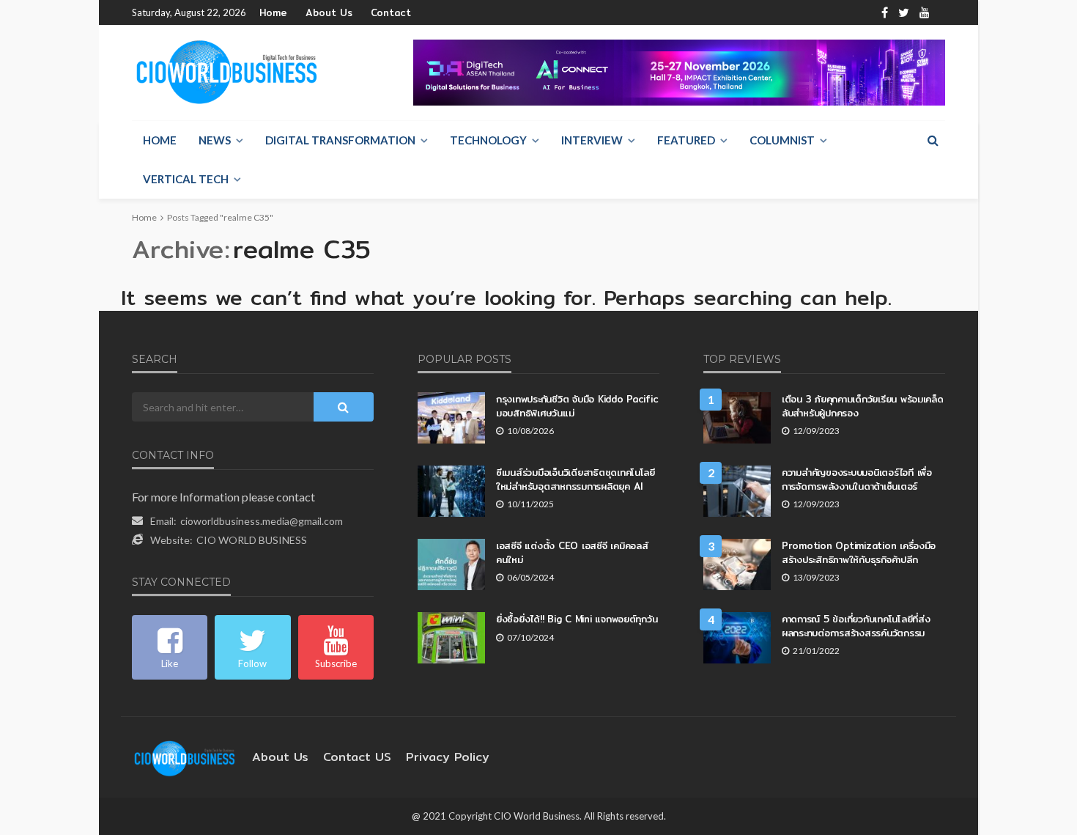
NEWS (215, 140)
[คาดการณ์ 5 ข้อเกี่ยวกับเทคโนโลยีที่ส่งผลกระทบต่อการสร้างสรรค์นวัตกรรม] (737, 637)
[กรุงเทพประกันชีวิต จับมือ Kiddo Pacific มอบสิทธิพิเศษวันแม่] (451, 418)
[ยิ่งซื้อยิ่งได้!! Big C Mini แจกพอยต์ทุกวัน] (451, 637)
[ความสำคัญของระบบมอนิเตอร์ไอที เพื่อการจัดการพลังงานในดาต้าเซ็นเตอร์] (737, 491)
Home (273, 12)
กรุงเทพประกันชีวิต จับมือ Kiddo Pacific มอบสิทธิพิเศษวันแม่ (577, 405)
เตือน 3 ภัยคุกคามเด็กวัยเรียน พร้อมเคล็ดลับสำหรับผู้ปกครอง (863, 405)
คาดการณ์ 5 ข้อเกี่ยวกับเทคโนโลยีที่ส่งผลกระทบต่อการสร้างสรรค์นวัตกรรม (856, 625)
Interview (592, 140)
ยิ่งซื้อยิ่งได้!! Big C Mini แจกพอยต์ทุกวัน (576, 618)
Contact (391, 12)
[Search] (932, 140)
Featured (686, 140)
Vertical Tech (186, 178)
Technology (488, 140)
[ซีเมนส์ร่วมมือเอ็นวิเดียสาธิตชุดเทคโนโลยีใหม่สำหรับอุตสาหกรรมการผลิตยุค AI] (451, 491)
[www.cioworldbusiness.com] (184, 757)
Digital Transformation (340, 140)
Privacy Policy (447, 757)
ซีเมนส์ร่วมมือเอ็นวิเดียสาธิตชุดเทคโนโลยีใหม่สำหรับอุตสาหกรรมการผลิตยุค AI (575, 479)
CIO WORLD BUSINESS (251, 540)
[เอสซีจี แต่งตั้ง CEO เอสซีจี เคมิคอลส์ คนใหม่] (451, 564)
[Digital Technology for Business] (227, 73)
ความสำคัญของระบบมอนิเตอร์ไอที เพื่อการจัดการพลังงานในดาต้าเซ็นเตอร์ (857, 479)
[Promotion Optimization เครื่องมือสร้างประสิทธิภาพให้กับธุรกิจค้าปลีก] (737, 564)
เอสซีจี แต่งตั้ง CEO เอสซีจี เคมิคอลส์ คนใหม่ (572, 552)
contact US (357, 757)
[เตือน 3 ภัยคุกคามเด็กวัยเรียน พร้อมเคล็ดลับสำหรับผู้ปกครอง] (737, 418)
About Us (329, 12)
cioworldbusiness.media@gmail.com (261, 521)
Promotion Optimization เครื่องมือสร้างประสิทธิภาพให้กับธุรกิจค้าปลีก (859, 552)
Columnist (782, 140)
